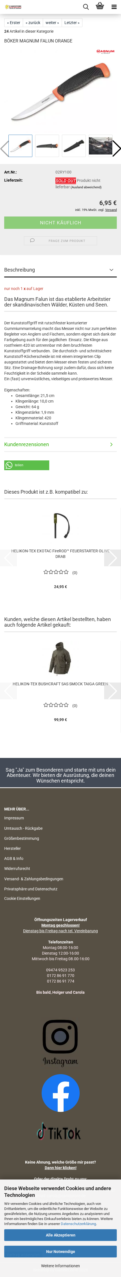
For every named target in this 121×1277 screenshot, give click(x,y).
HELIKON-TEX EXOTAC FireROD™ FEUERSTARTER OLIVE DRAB (60, 554)
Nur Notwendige (60, 1251)
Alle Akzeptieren (60, 1235)
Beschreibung (19, 270)
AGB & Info (13, 858)
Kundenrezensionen (26, 444)
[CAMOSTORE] (11, 7)
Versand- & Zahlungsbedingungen (33, 879)
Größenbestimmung (21, 838)
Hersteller (12, 848)
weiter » (52, 22)
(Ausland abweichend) (86, 187)
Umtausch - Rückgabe (23, 828)
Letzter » (72, 22)
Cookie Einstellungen (22, 898)
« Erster (13, 22)
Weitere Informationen (60, 1266)
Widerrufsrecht (17, 868)
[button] (26, 465)
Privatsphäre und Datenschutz (30, 889)
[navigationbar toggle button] (114, 7)
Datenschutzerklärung (78, 1224)
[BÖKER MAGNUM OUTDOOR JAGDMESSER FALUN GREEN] (60, 91)
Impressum (14, 818)
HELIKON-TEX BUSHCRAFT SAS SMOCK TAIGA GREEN (60, 684)
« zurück (33, 22)
